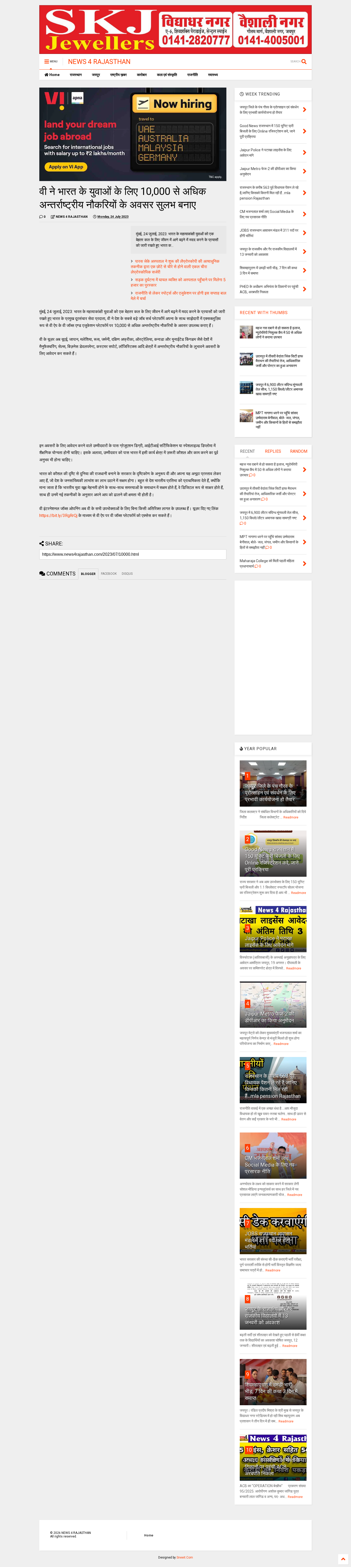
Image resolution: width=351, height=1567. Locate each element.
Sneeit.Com (185, 1557)
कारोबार (142, 75)
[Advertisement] (82, 262)
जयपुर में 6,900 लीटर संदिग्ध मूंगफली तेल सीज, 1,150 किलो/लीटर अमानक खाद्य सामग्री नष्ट (279, 389)
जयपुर (96, 75)
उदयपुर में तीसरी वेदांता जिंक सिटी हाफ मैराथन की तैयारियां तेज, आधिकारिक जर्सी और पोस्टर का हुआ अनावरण (279, 360)
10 (249, 1450)
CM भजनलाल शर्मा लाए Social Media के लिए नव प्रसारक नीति (269, 1165)
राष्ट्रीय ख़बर (118, 75)
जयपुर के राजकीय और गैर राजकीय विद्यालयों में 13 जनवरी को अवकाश (268, 1316)
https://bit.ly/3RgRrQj (58, 515)
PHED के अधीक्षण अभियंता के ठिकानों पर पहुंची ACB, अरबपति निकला (272, 1467)
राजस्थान (76, 75)
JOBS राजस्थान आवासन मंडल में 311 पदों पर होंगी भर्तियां (268, 1240)
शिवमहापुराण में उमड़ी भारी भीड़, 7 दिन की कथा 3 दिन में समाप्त (271, 1391)
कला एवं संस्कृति (167, 75)
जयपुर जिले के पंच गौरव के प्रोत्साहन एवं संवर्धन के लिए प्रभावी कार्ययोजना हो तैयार (270, 793)
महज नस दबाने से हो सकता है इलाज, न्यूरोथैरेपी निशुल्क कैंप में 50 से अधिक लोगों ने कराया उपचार (279, 332)
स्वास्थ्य (213, 75)
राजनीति (192, 75)
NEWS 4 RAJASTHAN (99, 61)
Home (54, 75)
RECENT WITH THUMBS (264, 312)
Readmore (290, 817)
